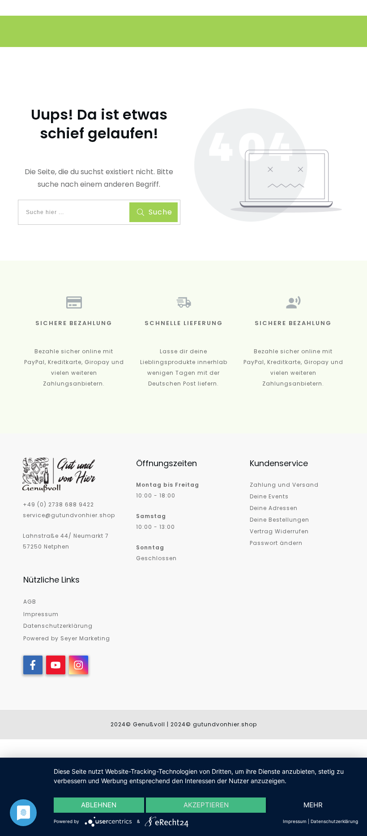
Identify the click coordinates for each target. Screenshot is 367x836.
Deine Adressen (274, 508)
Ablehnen (98, 805)
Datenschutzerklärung (58, 626)
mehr (313, 805)
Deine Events (269, 496)
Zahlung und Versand (284, 485)
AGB (29, 601)
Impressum (41, 614)
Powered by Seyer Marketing (66, 638)
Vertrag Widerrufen (279, 531)
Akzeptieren (206, 805)
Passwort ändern (276, 543)
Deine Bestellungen (279, 519)
